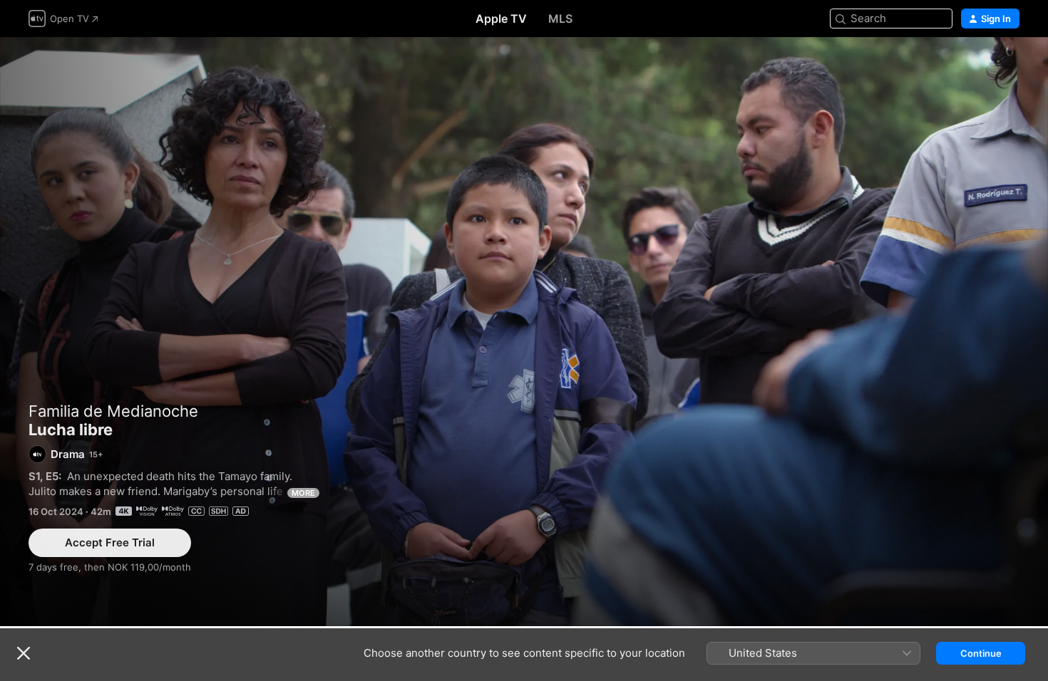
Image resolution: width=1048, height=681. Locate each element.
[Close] (23, 653)
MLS (560, 18)
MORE (303, 493)
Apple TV (501, 18)
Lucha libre (524, 331)
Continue (981, 653)
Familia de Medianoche (113, 411)
